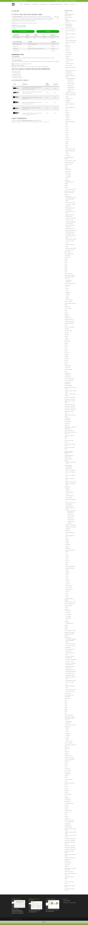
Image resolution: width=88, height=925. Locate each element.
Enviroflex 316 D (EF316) (69, 321)
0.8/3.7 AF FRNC (69, 52)
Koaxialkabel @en (73, 902)
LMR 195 (67, 110)
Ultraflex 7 (68, 155)
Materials (66, 194)
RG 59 (67, 145)
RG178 (66, 442)
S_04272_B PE (67, 367)
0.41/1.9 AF (68, 47)
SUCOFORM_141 (68, 375)
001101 (67, 286)
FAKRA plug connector (70, 228)
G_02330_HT (68, 294)
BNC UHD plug (68, 209)
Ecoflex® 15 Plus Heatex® (71, 94)
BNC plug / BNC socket (70, 207)
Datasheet (52, 37)
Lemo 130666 (68, 176)
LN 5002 (66, 187)
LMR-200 (66, 336)
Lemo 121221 (68, 171)
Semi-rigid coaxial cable (70, 148)
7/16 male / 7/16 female (70, 204)
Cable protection (68, 421)
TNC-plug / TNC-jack (70, 250)
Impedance (67, 425)
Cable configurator (23, 31)
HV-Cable (66, 168)
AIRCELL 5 (67, 12)
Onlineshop (47, 31)
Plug (66, 242)
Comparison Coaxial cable (44, 121)
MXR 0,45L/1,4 (67, 341)
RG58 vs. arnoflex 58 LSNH (71, 40)
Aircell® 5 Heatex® (69, 59)
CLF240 (66, 312)
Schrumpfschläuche (69, 273)
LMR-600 (67, 114)
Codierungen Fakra (69, 181)
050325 (47, 113)
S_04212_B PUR (68, 365)
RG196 (66, 264)
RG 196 (67, 134)
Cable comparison (68, 24)
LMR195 (66, 185)
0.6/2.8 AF (67, 48)
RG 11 (67, 124)
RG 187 (67, 130)
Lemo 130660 (68, 174)
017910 (67, 290)
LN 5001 (67, 118)
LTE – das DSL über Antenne (70, 189)
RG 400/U (66, 354)
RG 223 (66, 351)
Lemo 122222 (68, 173)
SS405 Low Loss (68, 373)
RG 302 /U (68, 139)
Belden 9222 (68, 292)
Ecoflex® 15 (67, 315)
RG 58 (67, 143)
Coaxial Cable (27, 4)
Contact (72, 4)
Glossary (66, 4)
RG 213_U (67, 137)
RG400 (66, 270)
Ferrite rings (67, 423)
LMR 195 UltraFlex (68, 330)
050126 (47, 92)
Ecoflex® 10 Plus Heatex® (71, 92)
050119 (47, 88)
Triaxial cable (35, 4)
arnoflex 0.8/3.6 (70, 80)
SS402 (66, 371)
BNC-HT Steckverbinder (69, 378)
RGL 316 (66, 363)
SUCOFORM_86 (68, 376)
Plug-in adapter (68, 252)
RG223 (66, 266)
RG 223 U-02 (67, 352)
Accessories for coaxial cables (56, 4)
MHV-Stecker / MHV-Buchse (70, 397)
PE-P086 (66, 343)
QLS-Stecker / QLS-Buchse (70, 399)
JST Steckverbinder (68, 385)
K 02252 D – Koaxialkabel (70, 327)
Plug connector (44, 4)
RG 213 (67, 136)
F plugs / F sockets (68, 164)
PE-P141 (66, 345)
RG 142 (66, 347)
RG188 (66, 262)
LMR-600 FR (68, 116)
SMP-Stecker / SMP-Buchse (70, 409)
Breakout (66, 19)
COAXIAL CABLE (66, 902)
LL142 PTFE (67, 328)
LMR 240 (66, 183)
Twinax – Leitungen (68, 301)
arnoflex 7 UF (70, 91)
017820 (67, 288)
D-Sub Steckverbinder (69, 380)
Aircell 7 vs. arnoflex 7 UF (71, 28)
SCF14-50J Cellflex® (68, 369)
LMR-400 (67, 112)
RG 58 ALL (67, 356)
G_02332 (67, 296)
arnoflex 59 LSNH (70, 89)
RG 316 (67, 141)
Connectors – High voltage (71, 218)
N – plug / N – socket (70, 240)
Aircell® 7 (68, 61)
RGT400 (67, 297)
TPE (65, 438)
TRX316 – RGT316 (69, 299)
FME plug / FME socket (70, 232)
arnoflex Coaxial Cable (70, 78)
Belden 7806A (67, 306)
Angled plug (68, 206)
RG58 (67, 147)
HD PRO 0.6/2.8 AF (69, 98)
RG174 (66, 260)
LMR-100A (67, 334)
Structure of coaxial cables (70, 283)
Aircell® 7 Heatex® (69, 63)
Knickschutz (67, 180)
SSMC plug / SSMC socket (71, 248)
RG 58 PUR (67, 358)
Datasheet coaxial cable (69, 162)
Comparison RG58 (69, 73)
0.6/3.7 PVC (68, 50)
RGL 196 (66, 362)
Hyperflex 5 (68, 102)
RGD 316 (66, 360)
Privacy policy (67, 257)
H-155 (66, 325)
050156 (47, 97)
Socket (67, 246)
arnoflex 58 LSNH (70, 87)
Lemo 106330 (68, 169)
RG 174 (67, 153)
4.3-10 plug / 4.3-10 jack (70, 202)
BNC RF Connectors (68, 17)
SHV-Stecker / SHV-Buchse (70, 404)
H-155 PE (66, 166)
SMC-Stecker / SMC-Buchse (70, 408)
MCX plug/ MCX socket (70, 233)
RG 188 (67, 132)
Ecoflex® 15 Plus (68, 317)
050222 (47, 102)
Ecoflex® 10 (67, 314)
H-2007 (67, 96)
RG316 (66, 268)
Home (21, 4)
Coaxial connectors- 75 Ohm (70, 160)
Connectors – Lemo (69, 220)
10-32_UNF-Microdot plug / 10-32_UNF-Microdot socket (71, 199)
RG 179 (67, 128)
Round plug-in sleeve (69, 430)
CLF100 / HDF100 (68, 308)
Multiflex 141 (68, 119)
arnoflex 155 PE (70, 81)
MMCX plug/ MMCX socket (71, 239)
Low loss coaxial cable (69, 440)
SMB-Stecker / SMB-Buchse (70, 406)
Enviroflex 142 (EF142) (69, 319)
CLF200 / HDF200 (69, 65)
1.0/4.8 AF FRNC (69, 54)
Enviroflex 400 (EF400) (69, 323)
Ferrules (67, 278)
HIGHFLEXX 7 (68, 100)
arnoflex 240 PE (70, 85)
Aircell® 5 (68, 58)
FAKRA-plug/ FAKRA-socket (71, 230)
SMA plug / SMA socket (70, 244)
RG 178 (67, 126)
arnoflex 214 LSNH (71, 83)
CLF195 (66, 310)
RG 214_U (66, 349)
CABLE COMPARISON (66, 900)
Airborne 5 (68, 56)
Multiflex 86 (67, 339)
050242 (47, 107)
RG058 (66, 258)
